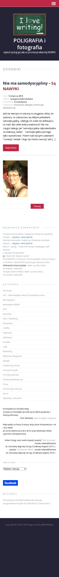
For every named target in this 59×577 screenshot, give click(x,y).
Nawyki (29, 104)
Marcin (6, 246)
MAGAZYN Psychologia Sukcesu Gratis (32, 262)
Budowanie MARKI (11, 304)
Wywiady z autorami (12, 398)
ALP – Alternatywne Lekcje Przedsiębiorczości (24, 295)
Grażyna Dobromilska (21, 99)
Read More (11, 147)
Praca (5, 384)
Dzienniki (19, 104)
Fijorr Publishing (10, 318)
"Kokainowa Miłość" (25, 449)
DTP (5, 309)
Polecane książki (10, 370)
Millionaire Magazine (12, 356)
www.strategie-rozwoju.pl (45, 418)
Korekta (6, 342)
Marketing (7, 351)
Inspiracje (7, 332)
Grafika (6, 328)
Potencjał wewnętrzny (13, 379)
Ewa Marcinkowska (11, 240)
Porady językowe (11, 374)
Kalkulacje (7, 337)
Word (5, 393)
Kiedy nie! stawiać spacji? (17, 256)
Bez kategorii (9, 300)
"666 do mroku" (49, 440)
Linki (5, 346)
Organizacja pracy (11, 365)
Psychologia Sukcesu (12, 388)
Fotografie (8, 323)
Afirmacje (7, 290)
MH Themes (47, 524)
